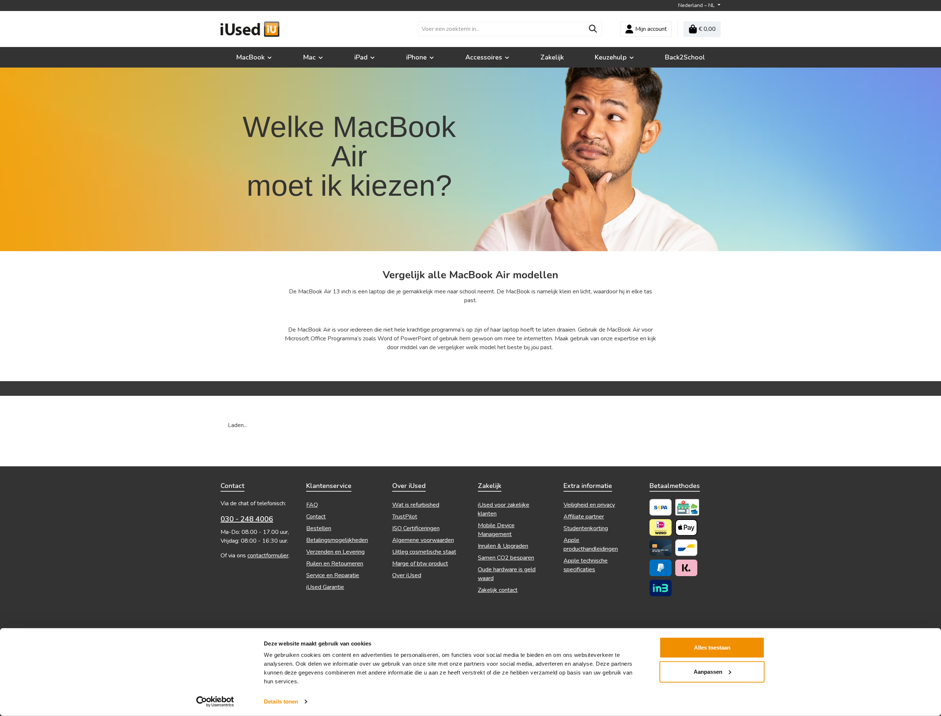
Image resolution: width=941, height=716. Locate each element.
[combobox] (501, 29)
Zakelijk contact (498, 590)
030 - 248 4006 (247, 519)
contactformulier (268, 556)
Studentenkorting (585, 528)
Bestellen (318, 528)
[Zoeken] (593, 29)
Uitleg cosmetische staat (424, 552)
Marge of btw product (420, 564)
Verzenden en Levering (335, 552)
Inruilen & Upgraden (503, 546)
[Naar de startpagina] (250, 29)
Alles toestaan (712, 647)
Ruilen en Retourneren (334, 564)
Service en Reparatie (332, 575)
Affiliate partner (583, 517)
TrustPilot (404, 517)
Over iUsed (406, 575)
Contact (316, 517)
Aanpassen (708, 671)
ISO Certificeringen (416, 528)
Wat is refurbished (415, 505)
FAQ (312, 505)
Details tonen (281, 701)
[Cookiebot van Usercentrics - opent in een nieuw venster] (215, 701)
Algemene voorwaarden (423, 540)
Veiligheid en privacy (589, 505)
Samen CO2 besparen (506, 558)
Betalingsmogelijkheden (337, 540)
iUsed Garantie (325, 587)
